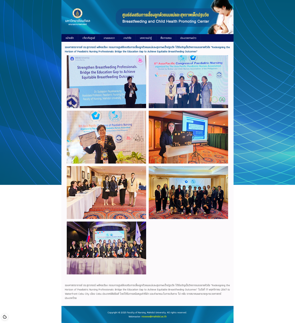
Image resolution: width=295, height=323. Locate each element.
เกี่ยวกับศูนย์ (88, 38)
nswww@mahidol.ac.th (154, 316)
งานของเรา (109, 38)
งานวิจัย (127, 38)
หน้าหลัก (70, 38)
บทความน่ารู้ (146, 38)
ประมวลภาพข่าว (188, 38)
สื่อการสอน (166, 38)
